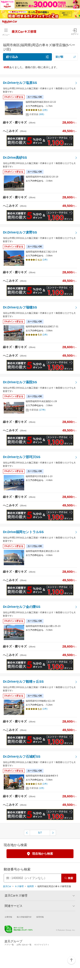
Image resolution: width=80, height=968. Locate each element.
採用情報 (40, 917)
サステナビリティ (41, 945)
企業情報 (8, 917)
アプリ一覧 (9, 945)
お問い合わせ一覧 (24, 945)
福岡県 (30, 886)
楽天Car (7, 886)
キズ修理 (19, 886)
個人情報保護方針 (24, 917)
